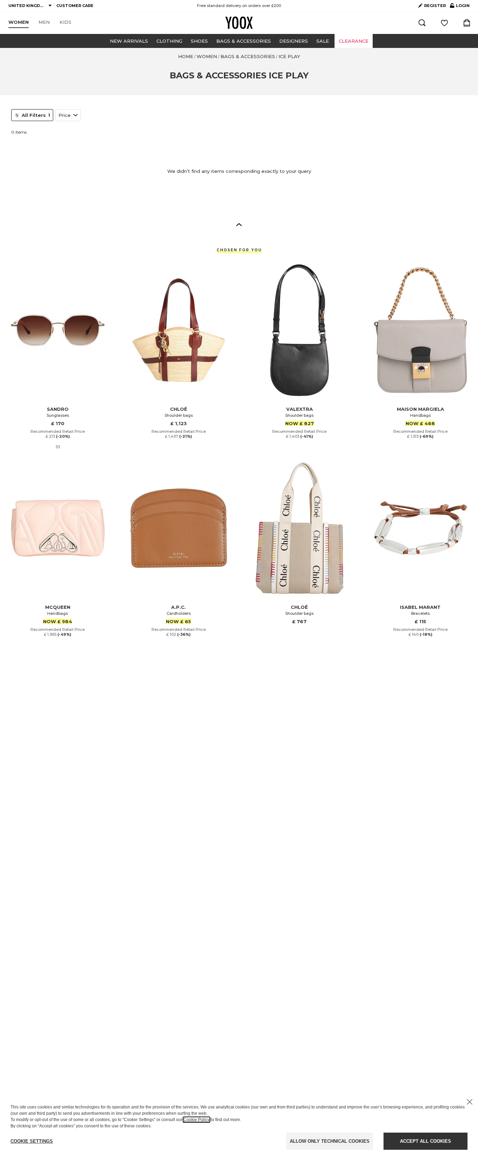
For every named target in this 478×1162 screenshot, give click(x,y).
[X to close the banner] (469, 1102)
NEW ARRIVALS (129, 41)
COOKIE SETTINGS (31, 1141)
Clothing (169, 41)
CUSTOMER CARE (74, 5)
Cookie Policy (196, 1119)
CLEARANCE (353, 41)
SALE (322, 41)
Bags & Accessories (243, 41)
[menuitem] (18, 22)
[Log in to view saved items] (444, 23)
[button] (239, 224)
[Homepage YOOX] (239, 22)
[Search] (422, 23)
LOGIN (460, 7)
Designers (293, 41)
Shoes (199, 41)
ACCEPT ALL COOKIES (425, 1141)
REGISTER (435, 5)
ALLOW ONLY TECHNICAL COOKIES (330, 1141)
